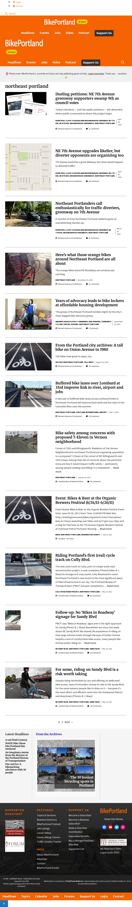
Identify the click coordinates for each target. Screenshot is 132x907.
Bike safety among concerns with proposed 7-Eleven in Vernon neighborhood (85, 437)
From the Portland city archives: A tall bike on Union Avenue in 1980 (89, 347)
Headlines (28, 33)
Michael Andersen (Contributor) (70, 129)
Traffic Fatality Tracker (49, 841)
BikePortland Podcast (49, 824)
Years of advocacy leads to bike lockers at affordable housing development (89, 302)
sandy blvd (95, 649)
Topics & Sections (46, 815)
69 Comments (94, 181)
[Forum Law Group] (14, 851)
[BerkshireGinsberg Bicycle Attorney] (14, 834)
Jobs (57, 33)
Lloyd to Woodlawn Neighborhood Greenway (87, 120)
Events (44, 33)
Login (18, 2)
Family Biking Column (48, 837)
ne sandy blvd (61, 649)
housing (74, 324)
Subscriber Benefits (79, 836)
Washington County (90, 534)
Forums (69, 896)
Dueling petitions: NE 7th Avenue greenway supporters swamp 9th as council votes (87, 98)
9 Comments (93, 328)
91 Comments (94, 238)
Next (69, 722)
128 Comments (96, 706)
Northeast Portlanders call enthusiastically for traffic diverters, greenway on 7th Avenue (87, 207)
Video (69, 33)
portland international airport (91, 412)
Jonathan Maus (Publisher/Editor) (71, 481)
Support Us (104, 33)
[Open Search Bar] (10, 13)
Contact (19, 6)
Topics (25, 896)
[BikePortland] (24, 43)
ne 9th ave (64, 123)
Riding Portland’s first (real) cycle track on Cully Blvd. (85, 557)
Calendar (41, 896)
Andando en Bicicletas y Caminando (71, 321)
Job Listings (43, 828)
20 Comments (94, 366)
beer (57, 534)
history (59, 362)
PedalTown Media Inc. (75, 881)
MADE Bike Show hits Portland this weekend (15, 746)
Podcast (84, 33)
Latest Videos (44, 832)
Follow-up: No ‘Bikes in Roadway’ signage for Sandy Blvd (85, 614)
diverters (60, 120)
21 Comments (94, 129)
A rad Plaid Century (16, 739)
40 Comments (95, 481)
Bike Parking (94, 321)
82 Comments (95, 596)
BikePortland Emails (48, 867)
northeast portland (105, 123)
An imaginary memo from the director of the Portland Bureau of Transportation (17, 756)
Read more (106, 528)
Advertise (42, 859)
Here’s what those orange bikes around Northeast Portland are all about (85, 259)
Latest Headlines (17, 734)
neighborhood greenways (82, 123)
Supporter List (76, 848)
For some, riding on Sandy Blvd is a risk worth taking (86, 671)
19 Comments (94, 416)
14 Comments (95, 653)
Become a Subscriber (80, 815)
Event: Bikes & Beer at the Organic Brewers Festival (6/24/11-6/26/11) (85, 500)
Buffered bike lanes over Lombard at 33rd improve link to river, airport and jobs (89, 387)
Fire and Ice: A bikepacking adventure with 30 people (15, 768)
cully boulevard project (67, 592)
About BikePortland (48, 854)
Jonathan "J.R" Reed (66, 538)
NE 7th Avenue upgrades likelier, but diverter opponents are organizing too (89, 153)
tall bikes (88, 362)
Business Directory (47, 819)
